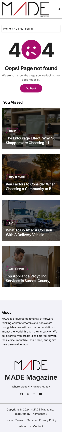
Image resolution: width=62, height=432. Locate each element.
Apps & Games (16, 268)
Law (11, 222)
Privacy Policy (48, 420)
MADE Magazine (31, 377)
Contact (38, 426)
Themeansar (38, 413)
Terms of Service (26, 420)
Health (12, 130)
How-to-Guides (17, 176)
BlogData (20, 413)
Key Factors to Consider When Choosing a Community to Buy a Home (31, 189)
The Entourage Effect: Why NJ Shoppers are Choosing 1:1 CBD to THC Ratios (30, 143)
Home (9, 420)
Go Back (31, 88)
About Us (25, 426)
